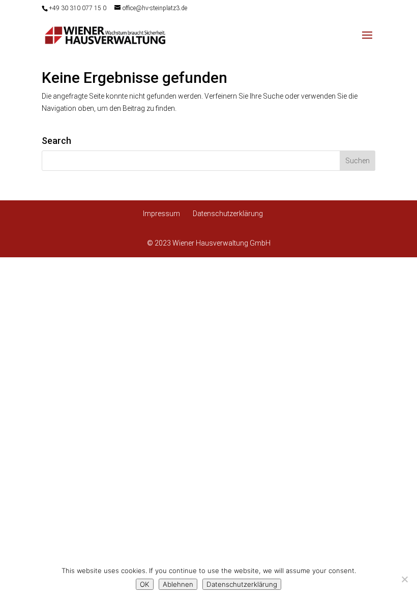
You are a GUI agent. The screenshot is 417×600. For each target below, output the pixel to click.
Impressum (161, 213)
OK (145, 584)
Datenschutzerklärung (228, 213)
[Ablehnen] (404, 579)
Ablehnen (178, 584)
